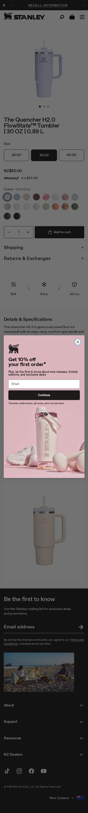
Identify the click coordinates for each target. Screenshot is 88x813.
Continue (44, 395)
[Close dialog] (78, 342)
